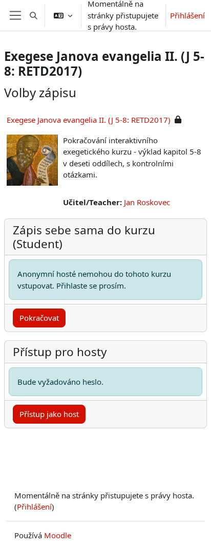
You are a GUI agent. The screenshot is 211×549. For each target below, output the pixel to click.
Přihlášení (187, 15)
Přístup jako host (49, 414)
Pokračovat (39, 318)
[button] (34, 15)
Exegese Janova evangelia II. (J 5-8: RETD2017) (89, 120)
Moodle (57, 535)
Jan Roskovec (147, 202)
